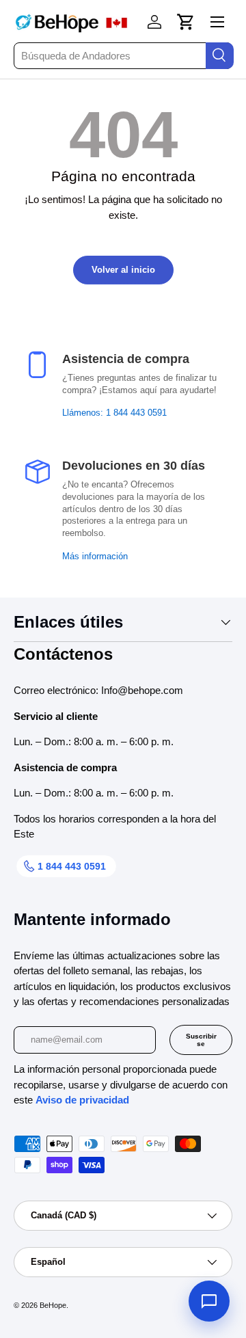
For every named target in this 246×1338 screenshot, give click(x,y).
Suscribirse (201, 1039)
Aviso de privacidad (82, 1100)
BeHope (53, 1305)
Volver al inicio (123, 270)
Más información (95, 556)
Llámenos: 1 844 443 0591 (114, 413)
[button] (185, 21)
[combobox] (123, 55)
